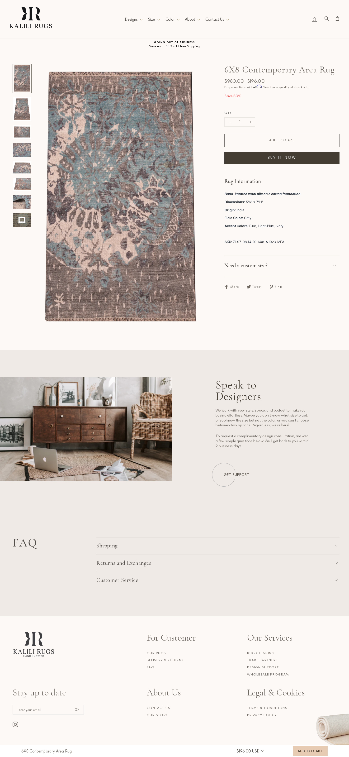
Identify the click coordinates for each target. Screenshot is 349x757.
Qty (228, 112)
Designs (131, 19)
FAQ (151, 667)
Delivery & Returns (165, 660)
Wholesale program (268, 674)
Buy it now (282, 157)
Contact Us (214, 19)
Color (170, 19)
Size (151, 19)
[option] (174, 44)
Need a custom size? (246, 265)
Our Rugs (156, 653)
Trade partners (262, 660)
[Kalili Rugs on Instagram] (15, 724)
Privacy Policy (262, 715)
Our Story (157, 715)
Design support (263, 667)
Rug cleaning (260, 653)
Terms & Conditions (267, 708)
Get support (237, 474)
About (190, 19)
